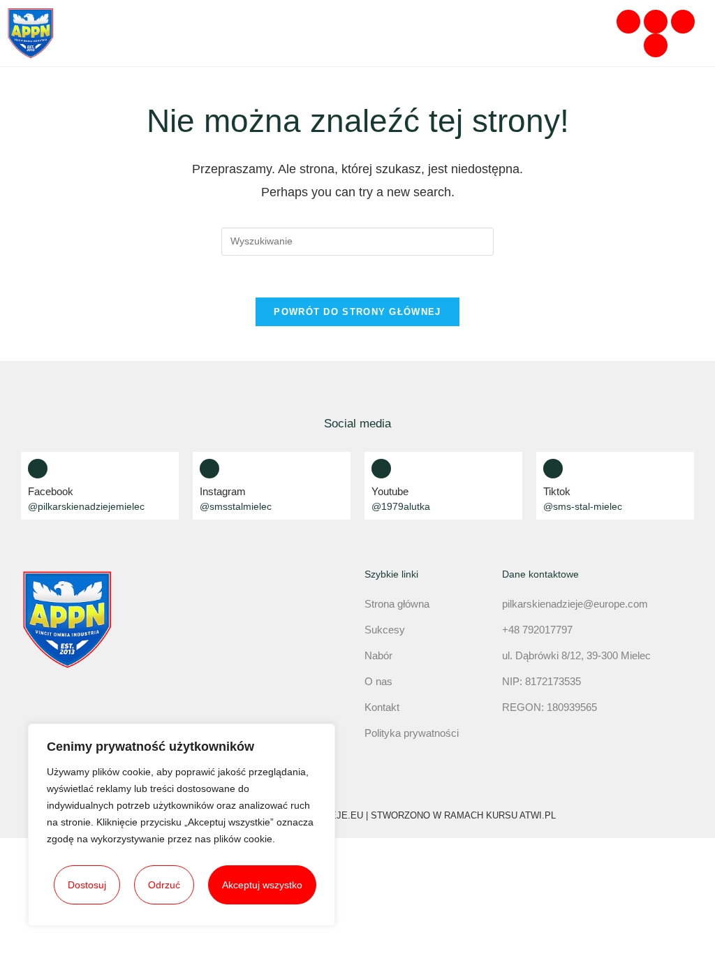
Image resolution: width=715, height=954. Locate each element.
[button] (584, 33)
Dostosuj (87, 884)
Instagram (223, 491)
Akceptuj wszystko (262, 884)
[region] (181, 825)
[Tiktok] (656, 45)
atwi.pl (537, 815)
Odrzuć (164, 884)
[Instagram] (656, 22)
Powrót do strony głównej (357, 312)
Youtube (389, 491)
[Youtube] (683, 22)
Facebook (50, 491)
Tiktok (556, 491)
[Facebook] (628, 22)
